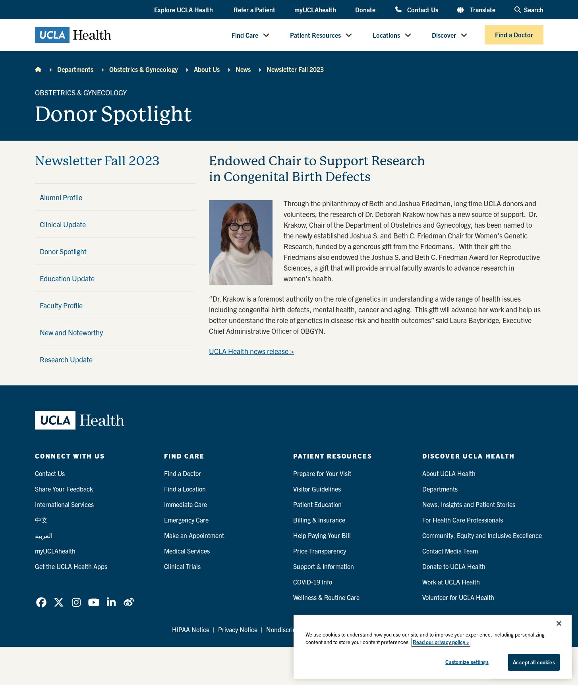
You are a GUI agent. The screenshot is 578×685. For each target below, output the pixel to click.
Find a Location (185, 489)
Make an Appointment (194, 535)
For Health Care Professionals (462, 520)
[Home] (38, 69)
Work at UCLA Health (451, 582)
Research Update (66, 359)
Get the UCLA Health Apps (71, 566)
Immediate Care (185, 504)
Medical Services (187, 551)
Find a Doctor (514, 35)
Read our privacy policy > (441, 642)
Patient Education (317, 504)
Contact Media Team (450, 551)
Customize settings (466, 661)
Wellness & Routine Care (326, 597)
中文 (41, 520)
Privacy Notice (237, 629)
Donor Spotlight (63, 251)
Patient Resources (315, 35)
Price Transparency (319, 551)
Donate (365, 10)
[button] (184, 10)
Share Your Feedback (64, 489)
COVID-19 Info (312, 582)
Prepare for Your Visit (322, 473)
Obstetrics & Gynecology (143, 69)
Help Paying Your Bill (322, 535)
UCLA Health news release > (251, 351)
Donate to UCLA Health (453, 566)
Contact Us (422, 9)
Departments (75, 69)
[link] (41, 602)
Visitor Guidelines (317, 489)
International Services (64, 504)
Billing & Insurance (319, 520)
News (243, 69)
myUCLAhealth (315, 10)
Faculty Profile (61, 305)
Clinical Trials (182, 566)
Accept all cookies (534, 662)
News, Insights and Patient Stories (468, 504)
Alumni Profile (61, 197)
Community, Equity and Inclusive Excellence (482, 535)
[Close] (559, 623)
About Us (207, 69)
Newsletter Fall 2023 (295, 69)
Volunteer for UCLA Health (458, 597)
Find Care (245, 35)
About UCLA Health (449, 473)
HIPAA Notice (190, 629)
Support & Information (323, 566)
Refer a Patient (254, 10)
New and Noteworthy (71, 332)
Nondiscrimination (291, 629)
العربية (43, 535)
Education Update (67, 278)
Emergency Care (186, 520)
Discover (444, 35)
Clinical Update (63, 224)
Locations (386, 35)
